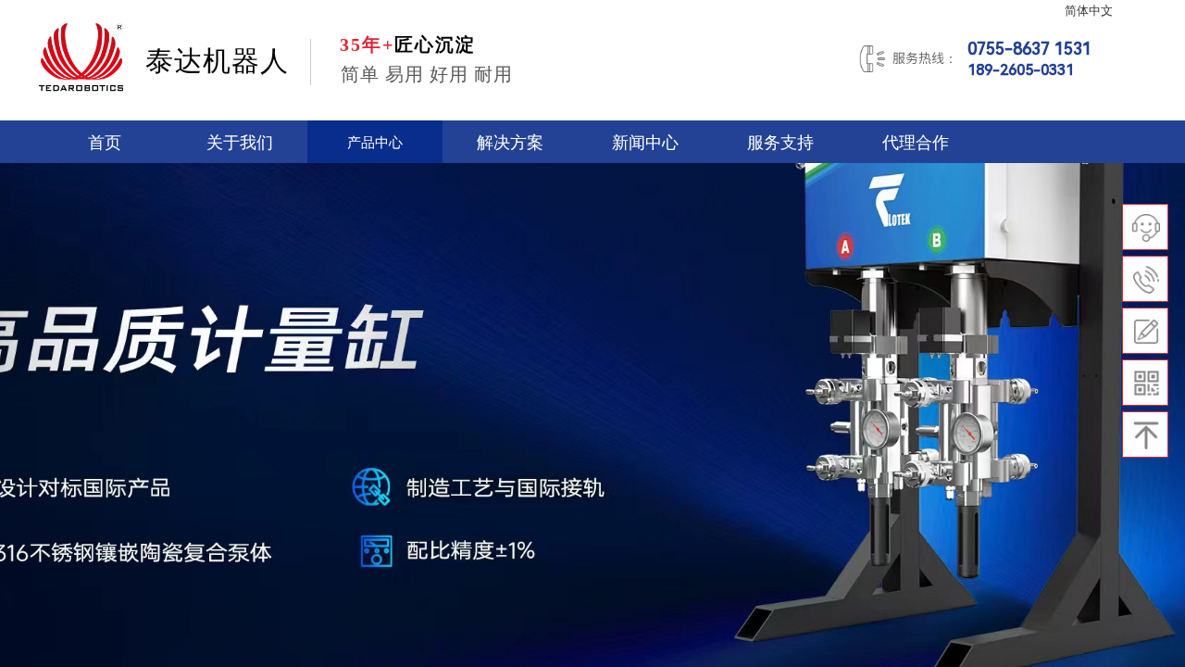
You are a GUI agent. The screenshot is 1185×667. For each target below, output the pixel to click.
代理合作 (915, 142)
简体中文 (1089, 11)
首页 (104, 142)
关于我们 (239, 142)
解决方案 (510, 142)
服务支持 (780, 142)
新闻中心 (645, 142)
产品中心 (375, 142)
